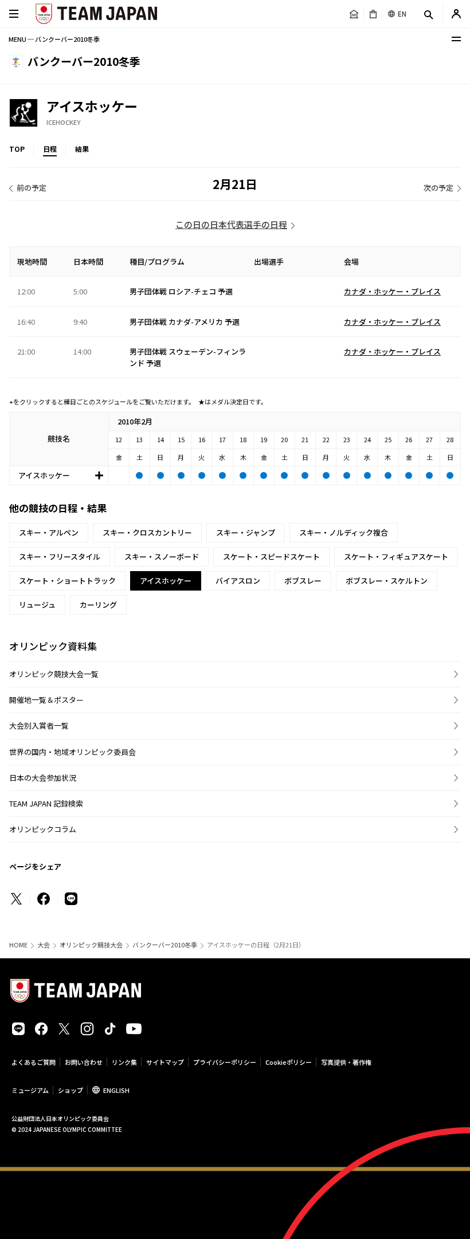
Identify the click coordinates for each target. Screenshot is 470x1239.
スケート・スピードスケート (271, 556)
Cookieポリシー (288, 1062)
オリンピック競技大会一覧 (54, 673)
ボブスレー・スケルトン (387, 580)
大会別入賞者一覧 (39, 725)
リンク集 (124, 1062)
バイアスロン (238, 580)
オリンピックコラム (42, 829)
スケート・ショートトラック (67, 580)
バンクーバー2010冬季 (164, 945)
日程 (50, 149)
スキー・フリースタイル (59, 556)
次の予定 (438, 187)
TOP (17, 149)
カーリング (98, 604)
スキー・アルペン (49, 532)
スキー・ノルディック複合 (343, 532)
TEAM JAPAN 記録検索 (46, 803)
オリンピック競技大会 (91, 945)
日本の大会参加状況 (42, 777)
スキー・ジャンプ (245, 532)
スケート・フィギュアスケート (396, 556)
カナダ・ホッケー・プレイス (392, 291)
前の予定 (31, 187)
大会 (43, 945)
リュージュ (37, 604)
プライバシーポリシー (224, 1062)
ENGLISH (116, 1090)
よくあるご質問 (33, 1062)
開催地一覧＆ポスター (46, 699)
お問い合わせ (84, 1062)
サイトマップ (165, 1062)
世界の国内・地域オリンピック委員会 (72, 751)
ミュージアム (30, 1090)
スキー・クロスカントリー (147, 532)
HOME (18, 945)
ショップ (70, 1090)
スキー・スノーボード (161, 556)
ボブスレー (303, 580)
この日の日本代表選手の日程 (231, 224)
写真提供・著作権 (346, 1062)
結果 (82, 149)
